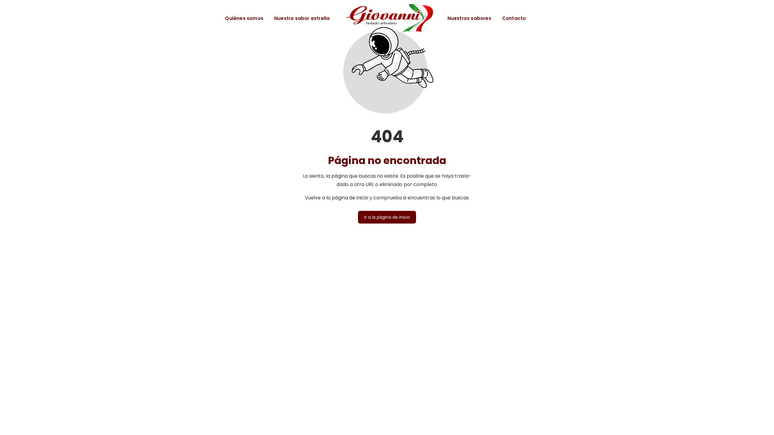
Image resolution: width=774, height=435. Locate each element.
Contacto (514, 18)
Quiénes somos (244, 18)
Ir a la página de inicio (387, 217)
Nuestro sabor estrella (302, 18)
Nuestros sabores (469, 18)
